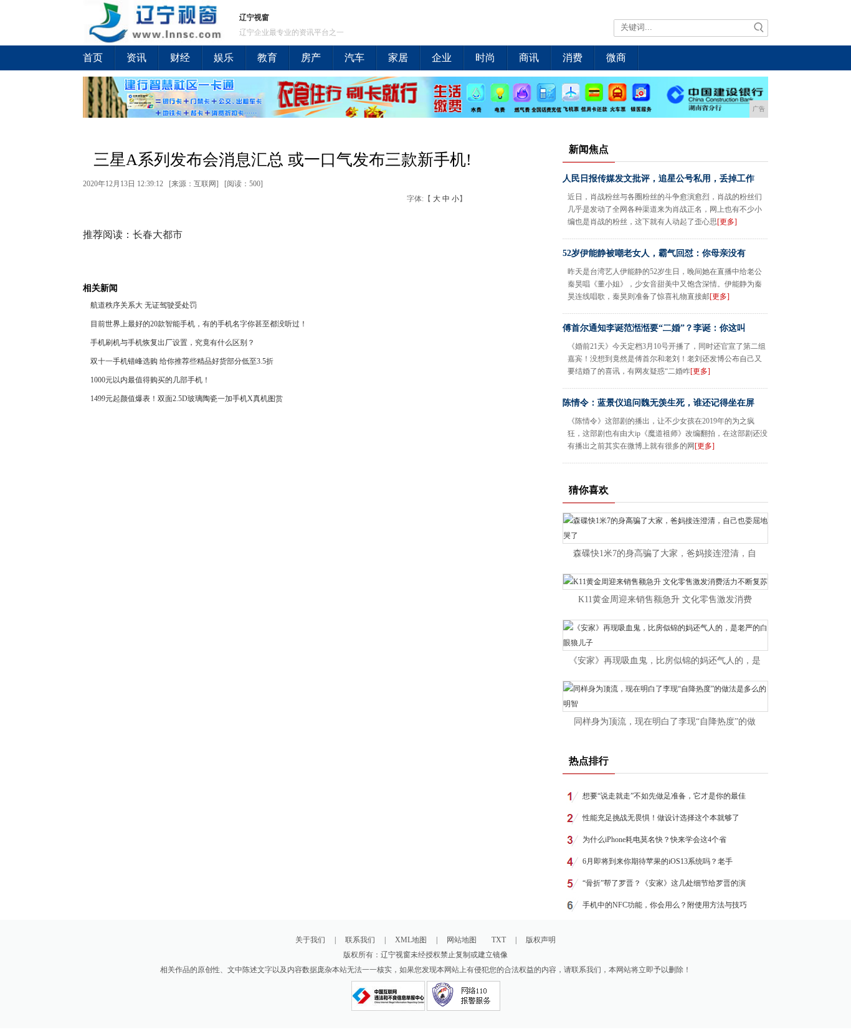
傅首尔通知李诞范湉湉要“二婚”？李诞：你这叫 (654, 328)
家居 (398, 57)
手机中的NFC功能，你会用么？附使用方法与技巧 (664, 905)
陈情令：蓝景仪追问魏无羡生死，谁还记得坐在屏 (658, 402)
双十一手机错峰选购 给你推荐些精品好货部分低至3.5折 (181, 361)
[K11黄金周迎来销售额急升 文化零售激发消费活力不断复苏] (665, 581)
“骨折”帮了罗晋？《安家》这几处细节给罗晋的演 (664, 883)
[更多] (727, 221)
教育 (267, 57)
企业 (442, 57)
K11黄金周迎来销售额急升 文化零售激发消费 (665, 599)
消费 (572, 57)
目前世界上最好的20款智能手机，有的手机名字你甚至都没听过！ (198, 324)
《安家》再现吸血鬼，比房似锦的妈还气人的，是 (665, 660)
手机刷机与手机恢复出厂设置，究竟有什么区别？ (172, 342)
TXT (499, 939)
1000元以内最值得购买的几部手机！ (150, 380)
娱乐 (224, 57)
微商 (616, 57)
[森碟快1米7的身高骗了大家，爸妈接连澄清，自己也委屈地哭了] (665, 535)
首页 (93, 57)
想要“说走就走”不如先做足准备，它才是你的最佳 (664, 796)
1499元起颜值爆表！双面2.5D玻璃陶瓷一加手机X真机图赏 (186, 398)
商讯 (529, 57)
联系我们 (360, 939)
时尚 (485, 57)
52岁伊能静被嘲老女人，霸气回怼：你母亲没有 (654, 253)
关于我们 (310, 939)
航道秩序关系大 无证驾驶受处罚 (143, 305)
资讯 (136, 57)
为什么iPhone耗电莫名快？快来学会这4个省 (654, 839)
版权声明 (541, 939)
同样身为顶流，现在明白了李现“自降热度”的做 (665, 721)
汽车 (354, 57)
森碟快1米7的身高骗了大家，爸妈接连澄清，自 (664, 553)
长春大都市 (158, 234)
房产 (311, 57)
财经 (180, 57)
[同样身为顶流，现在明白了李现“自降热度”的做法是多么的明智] (665, 703)
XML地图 (411, 939)
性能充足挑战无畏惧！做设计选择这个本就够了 (660, 817)
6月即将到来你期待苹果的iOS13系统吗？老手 (657, 861)
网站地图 (462, 939)
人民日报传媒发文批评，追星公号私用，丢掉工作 (658, 178)
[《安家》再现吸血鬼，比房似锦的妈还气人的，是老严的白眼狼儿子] (665, 642)
